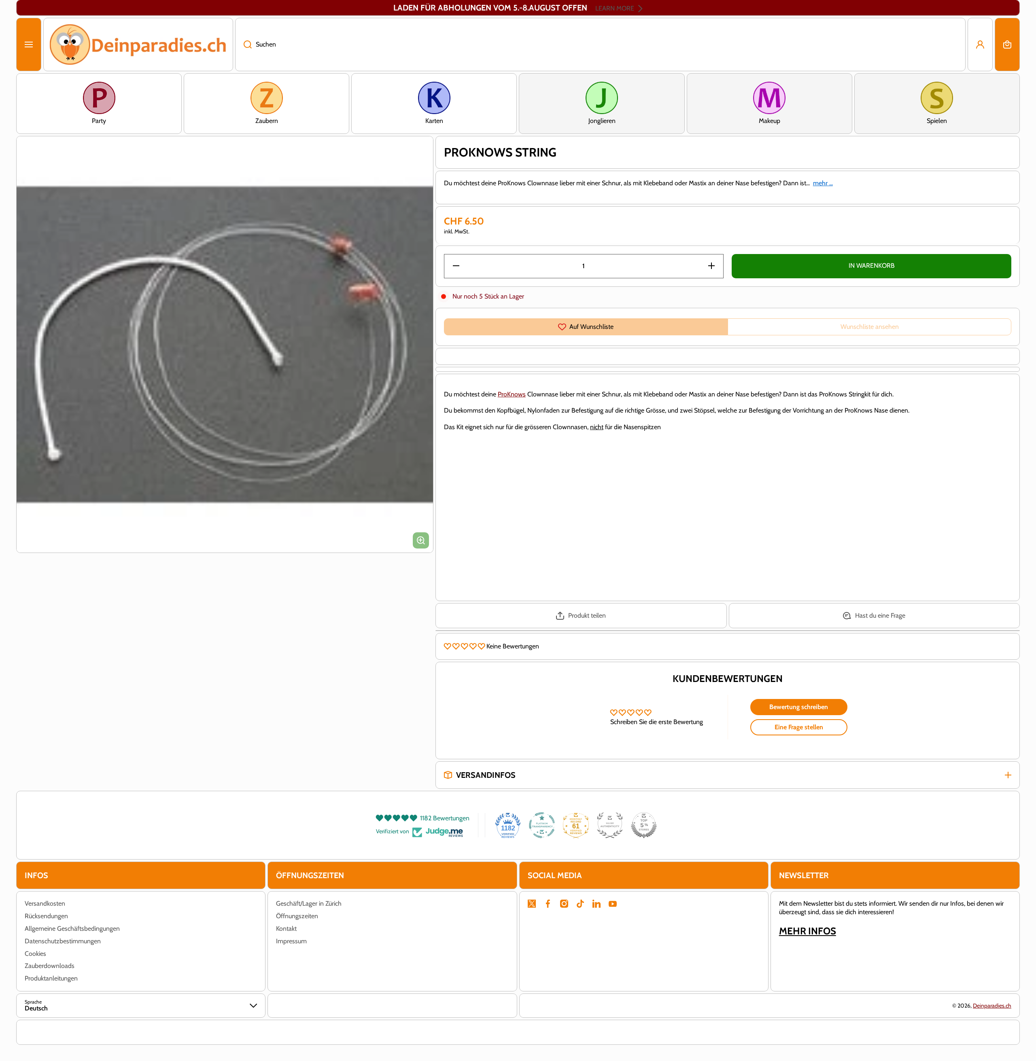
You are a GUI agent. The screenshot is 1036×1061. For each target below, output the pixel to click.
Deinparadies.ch (992, 1005)
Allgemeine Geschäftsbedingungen (72, 928)
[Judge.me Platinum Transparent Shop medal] (542, 825)
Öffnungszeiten (297, 916)
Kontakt (286, 928)
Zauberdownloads (49, 966)
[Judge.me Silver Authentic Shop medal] (610, 825)
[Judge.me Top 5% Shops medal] (644, 825)
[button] (1007, 44)
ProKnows (512, 394)
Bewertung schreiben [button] (798, 707)
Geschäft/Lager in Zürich (309, 903)
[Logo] (138, 44)
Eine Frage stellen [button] (799, 727)
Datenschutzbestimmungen (63, 941)
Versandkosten (45, 903)
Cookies (35, 953)
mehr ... (823, 183)
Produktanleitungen (51, 978)
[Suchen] (243, 44)
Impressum (291, 941)
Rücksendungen (46, 916)
